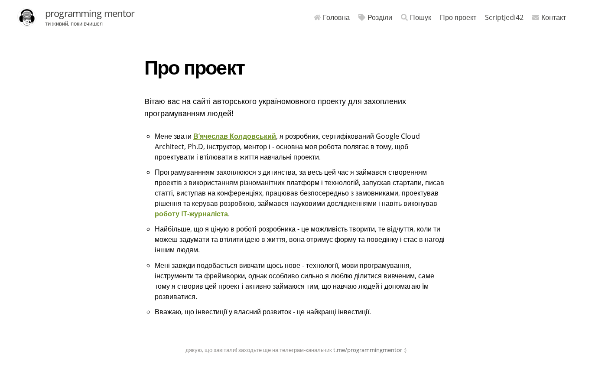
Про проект (458, 17)
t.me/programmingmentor (367, 350)
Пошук (420, 17)
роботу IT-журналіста (191, 213)
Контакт (553, 17)
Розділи (380, 17)
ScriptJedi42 (504, 17)
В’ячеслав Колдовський (234, 136)
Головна (336, 17)
